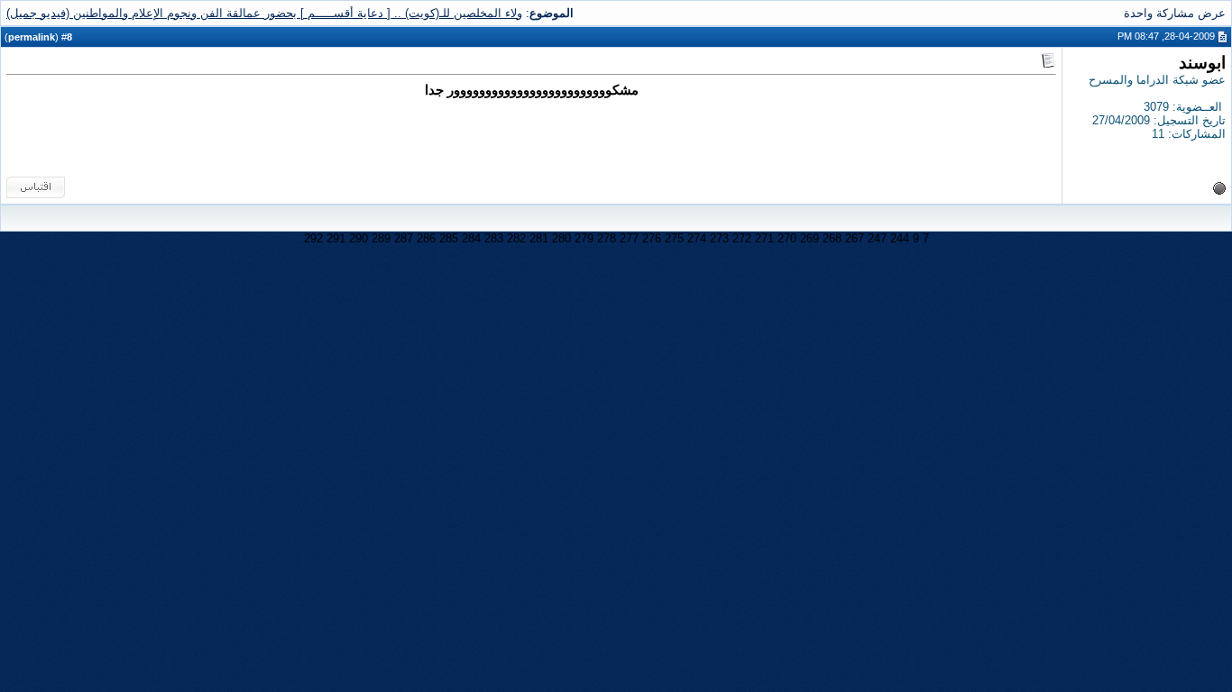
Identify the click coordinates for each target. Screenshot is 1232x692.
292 (313, 238)
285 (448, 238)
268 (832, 238)
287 (403, 238)
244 (899, 238)
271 (764, 238)
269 (809, 238)
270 (786, 238)
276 (651, 238)
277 (629, 238)
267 (854, 238)
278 (606, 238)
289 (381, 238)
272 (741, 238)
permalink (31, 37)
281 (538, 238)
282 (516, 238)
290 (358, 238)
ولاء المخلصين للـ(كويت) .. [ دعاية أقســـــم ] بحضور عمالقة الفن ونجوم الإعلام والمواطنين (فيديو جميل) (264, 13)
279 (584, 238)
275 (674, 238)
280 (561, 238)
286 (426, 238)
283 (493, 238)
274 (696, 238)
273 (719, 238)
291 (335, 238)
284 (471, 238)
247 (877, 238)
